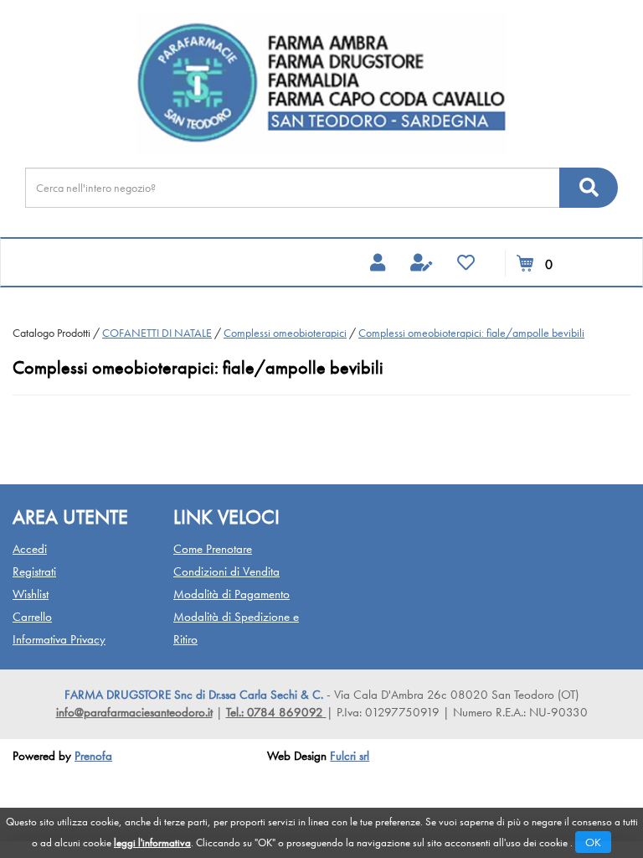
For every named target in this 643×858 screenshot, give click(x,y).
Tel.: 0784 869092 (276, 712)
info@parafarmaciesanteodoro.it (134, 712)
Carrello (32, 616)
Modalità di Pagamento (231, 594)
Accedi (30, 548)
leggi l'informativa (152, 842)
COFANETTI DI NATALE (157, 332)
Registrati (34, 571)
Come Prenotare (212, 548)
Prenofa (93, 755)
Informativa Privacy (59, 639)
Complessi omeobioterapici (285, 332)
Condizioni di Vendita (226, 571)
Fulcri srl (349, 755)
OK (593, 842)
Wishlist (31, 594)
